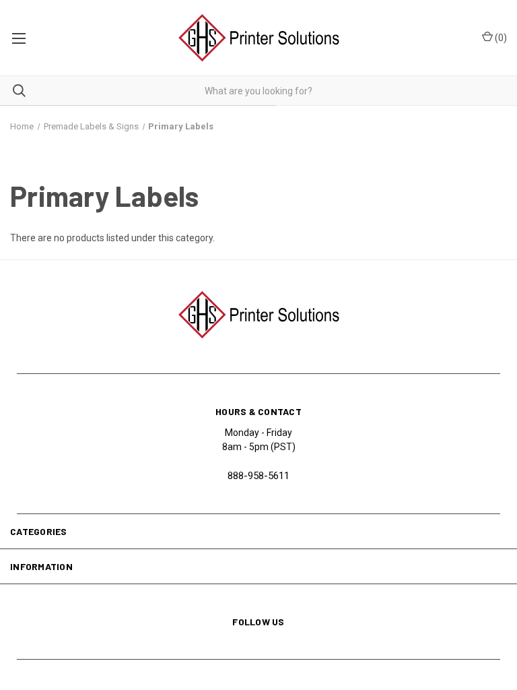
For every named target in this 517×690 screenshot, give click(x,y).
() (500, 37)
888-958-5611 (258, 476)
